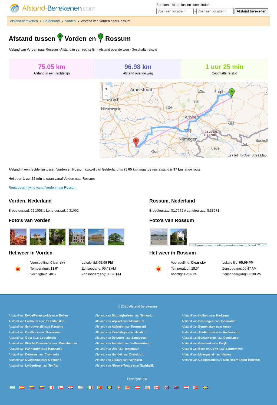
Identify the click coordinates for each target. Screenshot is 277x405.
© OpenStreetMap (253, 155)
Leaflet (233, 155)
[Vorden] (18, 246)
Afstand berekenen (24, 21)
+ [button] (106, 88)
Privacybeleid (137, 379)
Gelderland (51, 21)
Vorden (70, 21)
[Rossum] (159, 246)
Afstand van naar (38, 315)
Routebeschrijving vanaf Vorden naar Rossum (42, 188)
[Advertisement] (54, 120)
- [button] (106, 95)
